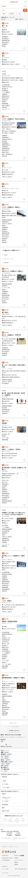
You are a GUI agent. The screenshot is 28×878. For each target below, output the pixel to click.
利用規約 (16, 858)
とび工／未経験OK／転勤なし (11, 207)
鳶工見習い (5, 312)
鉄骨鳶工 (4, 423)
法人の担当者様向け (6, 860)
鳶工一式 (4, 26)
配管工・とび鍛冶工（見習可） (11, 449)
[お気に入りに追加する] (24, 48)
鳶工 (3, 56)
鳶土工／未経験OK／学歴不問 (11, 335)
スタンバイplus (5, 868)
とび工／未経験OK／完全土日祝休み (13, 119)
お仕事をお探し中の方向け (7, 858)
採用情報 (16, 864)
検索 (25, 10)
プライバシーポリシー (19, 860)
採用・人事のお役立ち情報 (20, 868)
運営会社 (16, 862)
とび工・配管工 (7, 601)
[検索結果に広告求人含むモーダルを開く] (4, 19)
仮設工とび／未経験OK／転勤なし (13, 271)
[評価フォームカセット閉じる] (26, 815)
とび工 (4, 74)
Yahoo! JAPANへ (5, 872)
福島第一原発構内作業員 (9, 621)
